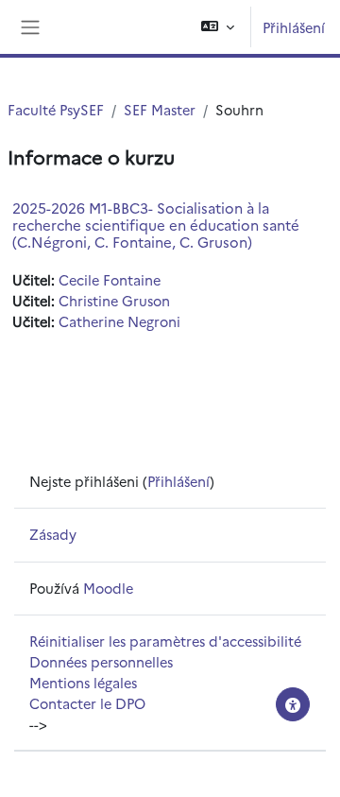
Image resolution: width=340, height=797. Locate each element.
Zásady (52, 534)
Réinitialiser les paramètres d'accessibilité (165, 640)
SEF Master (160, 109)
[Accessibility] (293, 704)
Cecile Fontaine (110, 279)
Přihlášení (294, 27)
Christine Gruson (114, 300)
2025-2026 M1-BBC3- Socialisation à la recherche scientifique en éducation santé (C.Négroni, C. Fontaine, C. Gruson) (155, 224)
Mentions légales (83, 682)
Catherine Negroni (119, 321)
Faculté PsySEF (56, 109)
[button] (217, 27)
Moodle (108, 588)
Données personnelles (101, 661)
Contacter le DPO (87, 703)
